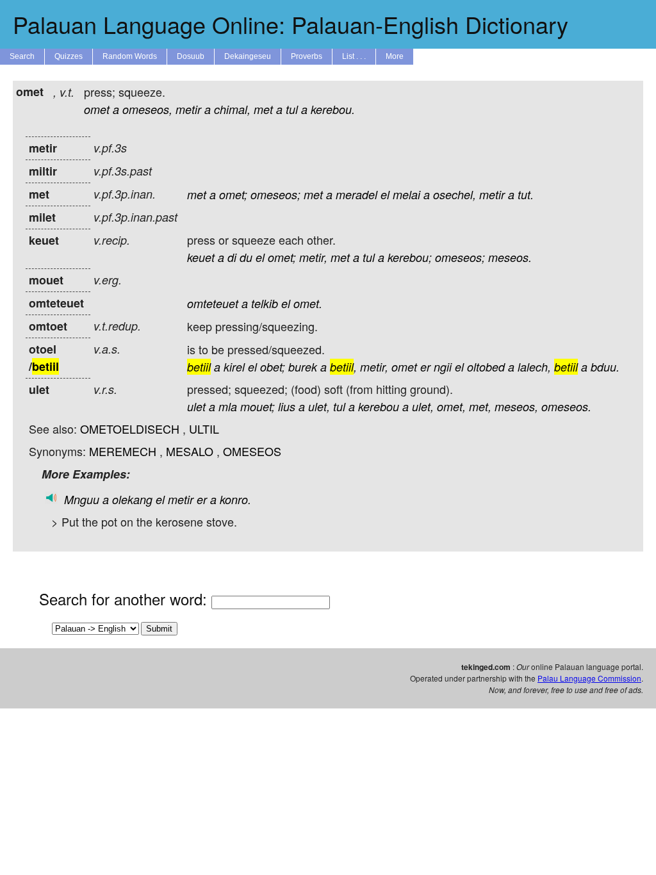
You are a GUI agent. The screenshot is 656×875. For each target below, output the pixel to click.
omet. (307, 303)
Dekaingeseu (247, 56)
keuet (201, 257)
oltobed (486, 367)
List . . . (354, 56)
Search (22, 56)
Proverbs (306, 56)
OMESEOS (252, 451)
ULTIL (204, 428)
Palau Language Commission (589, 678)
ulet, (319, 406)
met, (480, 406)
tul (292, 109)
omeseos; (275, 194)
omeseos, (147, 109)
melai (406, 194)
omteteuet (212, 303)
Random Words (129, 56)
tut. (526, 194)
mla (227, 406)
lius (286, 406)
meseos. (510, 257)
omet (97, 109)
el (385, 194)
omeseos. (566, 406)
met (263, 109)
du (246, 257)
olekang (132, 499)
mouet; (257, 406)
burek (302, 367)
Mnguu (81, 499)
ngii (443, 367)
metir (188, 109)
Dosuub (190, 56)
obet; (272, 367)
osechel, (454, 194)
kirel (234, 367)
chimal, (232, 109)
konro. (235, 499)
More (395, 56)
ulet (196, 406)
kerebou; (410, 257)
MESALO (189, 451)
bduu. (605, 367)
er (425, 367)
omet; (233, 194)
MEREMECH (122, 451)
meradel (356, 194)
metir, (313, 257)
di (231, 257)
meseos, (516, 406)
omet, (451, 406)
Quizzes (68, 56)
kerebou (378, 406)
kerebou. (333, 109)
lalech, (534, 367)
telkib (264, 303)
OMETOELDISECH (129, 428)
